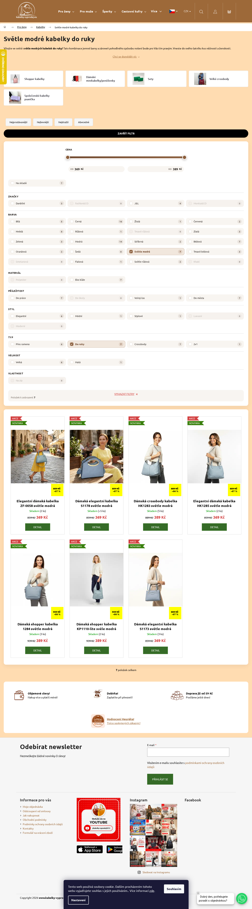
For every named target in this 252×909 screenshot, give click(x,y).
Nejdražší (63, 122)
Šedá (98, 251)
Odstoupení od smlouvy (37, 811)
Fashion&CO (98, 203)
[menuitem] (66, 11)
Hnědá (39, 231)
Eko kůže (98, 279)
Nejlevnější (43, 122)
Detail (37, 527)
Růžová (98, 231)
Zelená (39, 241)
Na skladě (39, 183)
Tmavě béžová (217, 251)
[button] (241, 898)
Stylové (157, 316)
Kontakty (28, 828)
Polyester (39, 279)
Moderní (39, 326)
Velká (39, 362)
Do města (217, 297)
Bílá (39, 221)
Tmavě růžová (157, 231)
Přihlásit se (160, 779)
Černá (98, 221)
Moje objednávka (33, 806)
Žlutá (157, 221)
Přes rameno (39, 344)
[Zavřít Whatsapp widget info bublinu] (198, 893)
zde (151, 890)
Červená (217, 221)
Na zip (39, 380)
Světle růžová (157, 261)
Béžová (217, 241)
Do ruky (98, 344)
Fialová (98, 261)
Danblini (39, 203)
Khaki (217, 261)
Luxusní (217, 316)
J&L (157, 203)
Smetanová (39, 261)
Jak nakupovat (31, 815)
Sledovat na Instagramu (156, 872)
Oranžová (39, 251)
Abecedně (83, 122)
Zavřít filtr (126, 133)
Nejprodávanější (18, 122)
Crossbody (157, 344)
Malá (98, 362)
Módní (98, 316)
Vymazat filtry (124, 394)
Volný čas (157, 297)
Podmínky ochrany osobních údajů (43, 824)
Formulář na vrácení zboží (38, 832)
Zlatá (217, 231)
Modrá (98, 241)
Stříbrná (157, 241)
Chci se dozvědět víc (125, 56)
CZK (186, 11)
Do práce (39, 297)
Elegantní (39, 316)
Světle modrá (157, 251)
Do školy (98, 297)
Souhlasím (174, 889)
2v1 (217, 344)
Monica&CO (217, 203)
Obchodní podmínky (34, 819)
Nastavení (78, 900)
